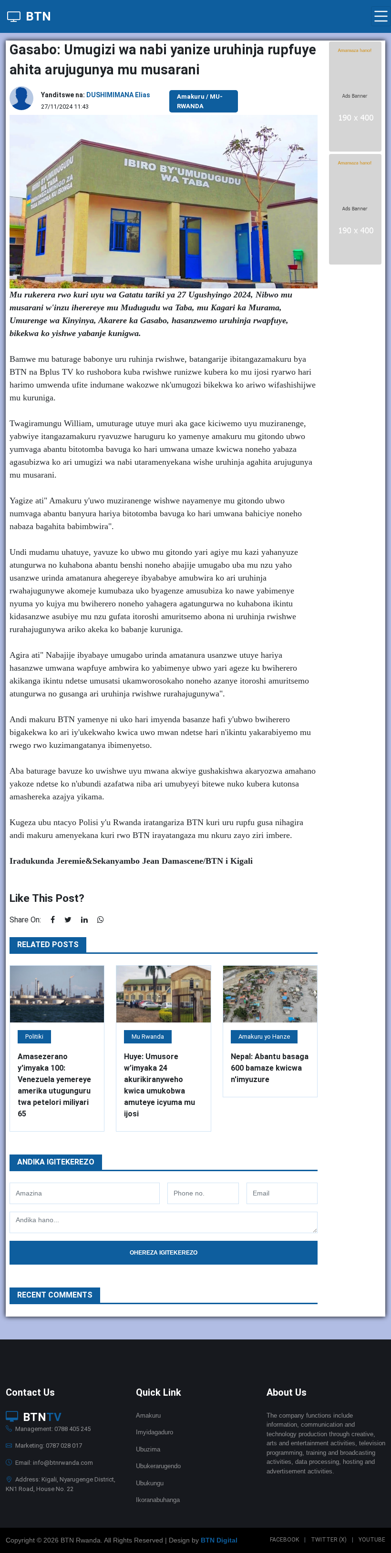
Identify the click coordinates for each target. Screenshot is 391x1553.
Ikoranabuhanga (158, 1499)
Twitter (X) (329, 1539)
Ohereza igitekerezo (163, 1252)
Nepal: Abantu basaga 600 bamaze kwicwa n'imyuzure (270, 1068)
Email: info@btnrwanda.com (53, 1462)
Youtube (372, 1539)
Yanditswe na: (95, 95)
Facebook (284, 1539)
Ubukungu (150, 1483)
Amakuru (148, 1415)
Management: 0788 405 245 (52, 1428)
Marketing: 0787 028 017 (48, 1445)
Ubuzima (148, 1449)
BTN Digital (219, 1540)
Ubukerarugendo (158, 1466)
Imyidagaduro (154, 1432)
